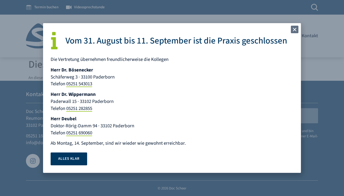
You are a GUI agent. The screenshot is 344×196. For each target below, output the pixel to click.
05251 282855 (79, 108)
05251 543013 (79, 84)
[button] (294, 29)
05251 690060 (79, 133)
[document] (172, 98)
